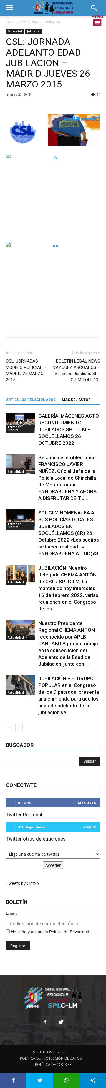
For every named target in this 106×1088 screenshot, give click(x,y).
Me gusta (87, 802)
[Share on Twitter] (39, 1080)
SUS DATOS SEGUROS (50, 1052)
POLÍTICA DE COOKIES (53, 1064)
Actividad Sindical (14, 428)
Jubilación (52, 22)
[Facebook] (45, 1022)
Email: (11, 913)
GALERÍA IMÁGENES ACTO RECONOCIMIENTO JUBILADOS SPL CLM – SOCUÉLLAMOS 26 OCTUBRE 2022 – (68, 429)
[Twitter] (61, 1022)
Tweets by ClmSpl (23, 883)
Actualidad (29, 22)
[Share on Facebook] (13, 1080)
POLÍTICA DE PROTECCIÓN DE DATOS (51, 1058)
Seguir (89, 827)
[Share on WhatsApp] (66, 1080)
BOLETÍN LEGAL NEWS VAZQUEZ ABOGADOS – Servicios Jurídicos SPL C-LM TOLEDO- (76, 370)
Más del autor (76, 400)
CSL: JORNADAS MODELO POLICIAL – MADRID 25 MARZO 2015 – (26, 370)
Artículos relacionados (31, 400)
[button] (96, 8)
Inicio (10, 22)
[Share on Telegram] (93, 1080)
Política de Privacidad (69, 931)
